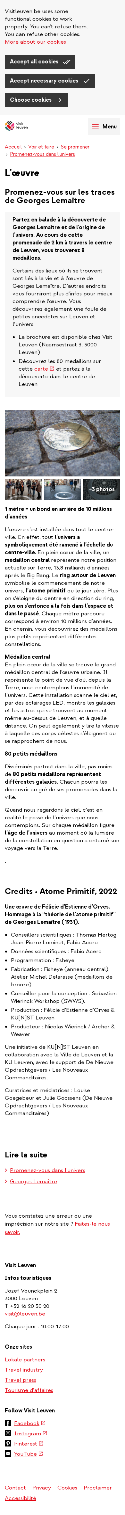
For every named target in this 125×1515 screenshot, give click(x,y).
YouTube (28, 1454)
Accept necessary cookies (44, 80)
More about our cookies (35, 42)
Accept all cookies (35, 61)
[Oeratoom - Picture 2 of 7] (23, 489)
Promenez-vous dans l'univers (42, 154)
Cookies (67, 1487)
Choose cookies (31, 100)
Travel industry (24, 1370)
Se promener (75, 147)
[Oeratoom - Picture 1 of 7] (62, 443)
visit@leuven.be (25, 1313)
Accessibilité (20, 1498)
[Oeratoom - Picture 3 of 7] (62, 489)
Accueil (13, 147)
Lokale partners (25, 1359)
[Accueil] (27, 126)
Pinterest (29, 1444)
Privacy (41, 1487)
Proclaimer (98, 1487)
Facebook (30, 1424)
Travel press (20, 1380)
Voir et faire (41, 147)
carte (44, 369)
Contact (15, 1487)
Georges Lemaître (33, 1181)
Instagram (30, 1434)
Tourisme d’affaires (29, 1390)
